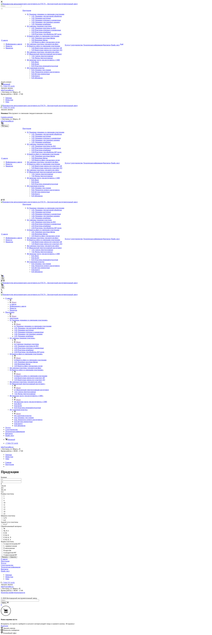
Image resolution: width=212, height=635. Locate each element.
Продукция (27, 10)
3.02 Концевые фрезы (39, 40)
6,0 (5, 520)
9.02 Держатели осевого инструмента (45, 72)
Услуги (67, 45)
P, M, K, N (7, 537)
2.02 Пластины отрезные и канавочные (46, 30)
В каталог (4, 626)
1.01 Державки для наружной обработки (46, 16)
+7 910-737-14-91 (8, 86)
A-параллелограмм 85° (12, 544)
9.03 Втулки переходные (40, 74)
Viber (7, 102)
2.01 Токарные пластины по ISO (43, 28)
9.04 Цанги (35, 76)
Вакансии (9, 48)
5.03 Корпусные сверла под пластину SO (46, 50)
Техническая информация (93, 45)
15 (4, 509)
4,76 (5, 518)
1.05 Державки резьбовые (41, 24)
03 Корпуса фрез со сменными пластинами (43, 36)
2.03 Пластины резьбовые (41, 32)
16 (4, 511)
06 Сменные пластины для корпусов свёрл (43, 52)
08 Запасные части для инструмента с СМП (43, 60)
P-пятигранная (9, 548)
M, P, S (6, 531)
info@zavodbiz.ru (7, 121)
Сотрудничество (76, 45)
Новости (9, 46)
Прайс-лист (115, 45)
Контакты (107, 45)
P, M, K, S (7, 540)
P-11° (5, 524)
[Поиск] (2, 8)
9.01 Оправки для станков (41, 70)
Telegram (8, 98)
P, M (5, 533)
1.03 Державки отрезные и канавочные (46, 20)
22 (4, 514)
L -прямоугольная (10, 546)
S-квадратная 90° (10, 553)
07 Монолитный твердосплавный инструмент (44, 54)
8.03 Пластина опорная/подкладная (44, 66)
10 (4, 503)
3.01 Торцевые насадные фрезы (43, 38)
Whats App (9, 100)
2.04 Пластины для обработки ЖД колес (46, 34)
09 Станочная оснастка (35, 68)
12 (4, 507)
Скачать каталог (7, 117)
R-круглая (7, 550)
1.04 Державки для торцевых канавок (45, 22)
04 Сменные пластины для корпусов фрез (42, 44)
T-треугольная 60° (10, 555)
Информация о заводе (14, 44)
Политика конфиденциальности (13, 592)
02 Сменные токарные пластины (39, 26)
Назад (13, 302)
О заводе (4, 40)
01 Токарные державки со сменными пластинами (45, 14)
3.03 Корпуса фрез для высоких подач (45, 42)
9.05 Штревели (37, 78)
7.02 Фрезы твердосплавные (42, 58)
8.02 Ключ (35, 64)
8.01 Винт (35, 62)
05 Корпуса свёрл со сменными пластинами (43, 46)
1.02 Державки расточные (41, 18)
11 (4, 505)
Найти (4, 603)
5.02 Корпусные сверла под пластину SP (46, 48)
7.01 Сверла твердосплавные (42, 56)
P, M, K (6, 535)
